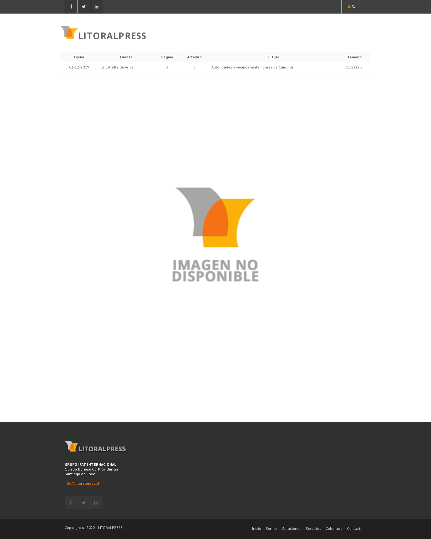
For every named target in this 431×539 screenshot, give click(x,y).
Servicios (313, 528)
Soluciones (291, 528)
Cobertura (334, 528)
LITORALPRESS (112, 35)
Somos (272, 528)
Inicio (256, 528)
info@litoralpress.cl (82, 483)
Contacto (355, 528)
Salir (355, 6)
